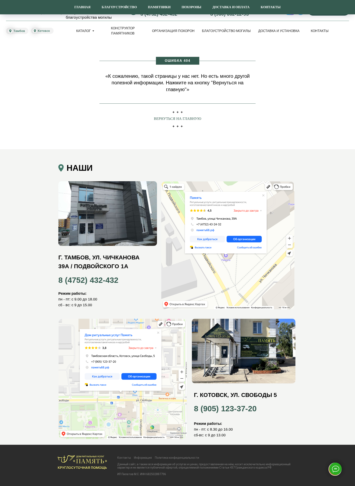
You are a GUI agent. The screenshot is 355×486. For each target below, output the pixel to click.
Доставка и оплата (231, 7)
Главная (82, 7)
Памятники (159, 7)
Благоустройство (119, 7)
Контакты (271, 7)
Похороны (191, 7)
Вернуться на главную (177, 119)
